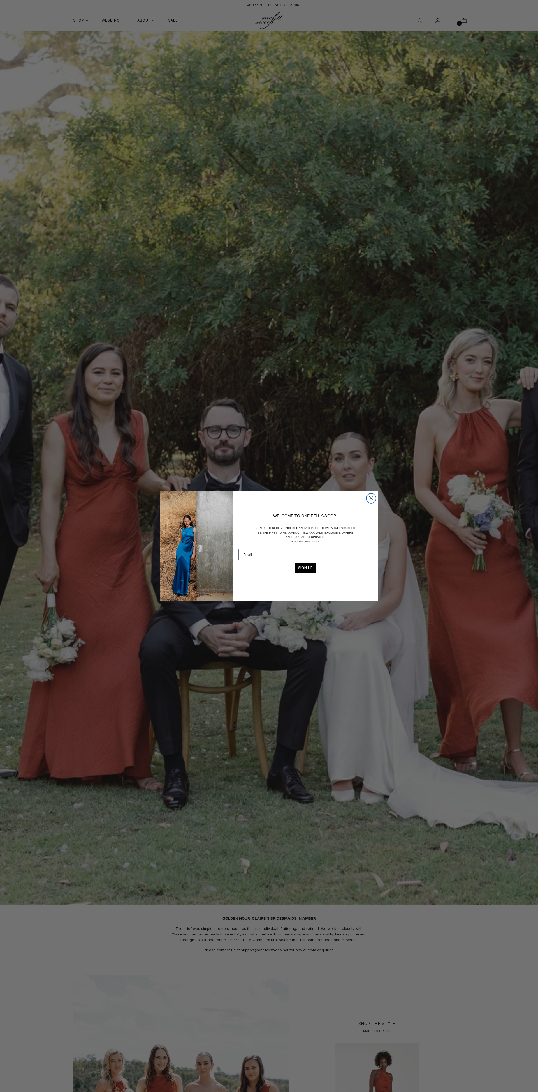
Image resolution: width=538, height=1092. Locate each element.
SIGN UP (305, 568)
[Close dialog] (371, 498)
